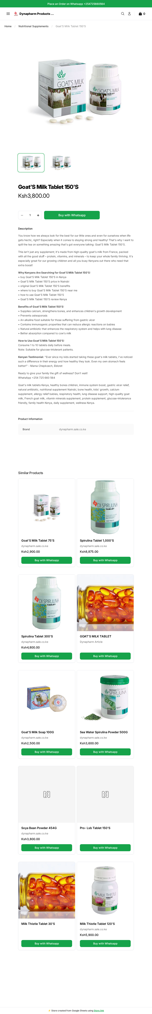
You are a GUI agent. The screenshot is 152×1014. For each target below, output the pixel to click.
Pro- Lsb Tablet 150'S (95, 828)
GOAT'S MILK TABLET (95, 636)
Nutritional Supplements (34, 26)
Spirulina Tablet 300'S (37, 636)
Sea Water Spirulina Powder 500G (104, 732)
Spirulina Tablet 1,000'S (97, 540)
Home (7, 26)
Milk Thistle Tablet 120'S (97, 924)
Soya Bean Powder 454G (39, 828)
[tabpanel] (76, 91)
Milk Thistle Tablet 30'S (38, 924)
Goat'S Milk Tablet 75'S (37, 540)
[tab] (31, 163)
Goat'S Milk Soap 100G (37, 732)
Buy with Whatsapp (53, 560)
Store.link (99, 1010)
